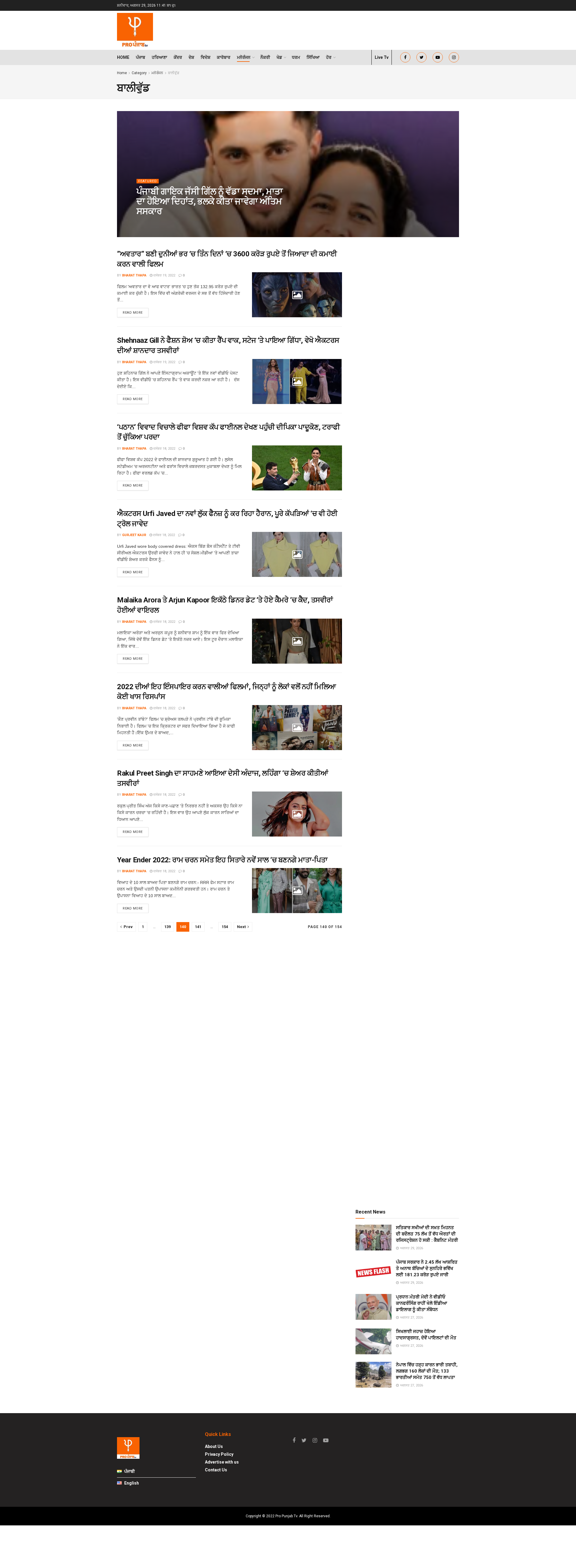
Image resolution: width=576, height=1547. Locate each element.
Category (139, 73)
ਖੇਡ (279, 57)
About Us (214, 1446)
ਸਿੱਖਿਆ (313, 57)
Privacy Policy (219, 1454)
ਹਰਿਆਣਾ (159, 57)
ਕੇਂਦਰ (178, 57)
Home (123, 57)
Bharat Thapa (134, 275)
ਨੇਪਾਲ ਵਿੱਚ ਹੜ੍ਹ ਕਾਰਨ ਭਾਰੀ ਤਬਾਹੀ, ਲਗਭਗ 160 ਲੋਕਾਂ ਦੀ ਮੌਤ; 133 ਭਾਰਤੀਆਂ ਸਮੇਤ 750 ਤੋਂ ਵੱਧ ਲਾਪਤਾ (427, 1371)
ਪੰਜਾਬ (140, 57)
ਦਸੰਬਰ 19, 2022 (163, 275)
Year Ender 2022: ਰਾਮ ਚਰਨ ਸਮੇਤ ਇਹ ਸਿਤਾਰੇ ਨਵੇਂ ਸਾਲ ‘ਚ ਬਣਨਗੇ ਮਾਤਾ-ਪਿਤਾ (222, 860)
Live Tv (381, 57)
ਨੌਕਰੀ (265, 57)
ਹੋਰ (329, 57)
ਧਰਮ (296, 57)
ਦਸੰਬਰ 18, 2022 (163, 449)
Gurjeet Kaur (134, 535)
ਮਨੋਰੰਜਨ (243, 57)
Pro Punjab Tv (155, 223)
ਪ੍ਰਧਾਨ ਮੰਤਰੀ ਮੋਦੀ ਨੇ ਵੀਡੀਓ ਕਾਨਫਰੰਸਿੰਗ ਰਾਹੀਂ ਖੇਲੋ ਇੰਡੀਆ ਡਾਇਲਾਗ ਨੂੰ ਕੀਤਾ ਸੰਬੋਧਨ (421, 1303)
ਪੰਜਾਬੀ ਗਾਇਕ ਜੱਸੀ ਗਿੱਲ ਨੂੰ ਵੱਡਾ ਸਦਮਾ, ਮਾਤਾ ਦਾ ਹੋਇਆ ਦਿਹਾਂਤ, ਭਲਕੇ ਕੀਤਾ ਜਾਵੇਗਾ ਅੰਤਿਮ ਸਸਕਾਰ (209, 201)
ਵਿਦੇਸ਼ (205, 57)
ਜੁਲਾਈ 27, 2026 (185, 223)
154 (225, 926)
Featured (147, 181)
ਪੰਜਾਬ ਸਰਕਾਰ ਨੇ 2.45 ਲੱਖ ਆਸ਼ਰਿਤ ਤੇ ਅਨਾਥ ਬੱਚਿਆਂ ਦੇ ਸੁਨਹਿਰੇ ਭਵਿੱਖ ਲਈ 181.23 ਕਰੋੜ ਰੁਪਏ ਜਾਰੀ (427, 1268)
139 (167, 926)
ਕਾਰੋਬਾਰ (223, 57)
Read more (133, 313)
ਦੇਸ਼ (191, 57)
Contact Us (216, 1469)
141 (198, 926)
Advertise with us (222, 1462)
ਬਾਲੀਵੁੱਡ (173, 73)
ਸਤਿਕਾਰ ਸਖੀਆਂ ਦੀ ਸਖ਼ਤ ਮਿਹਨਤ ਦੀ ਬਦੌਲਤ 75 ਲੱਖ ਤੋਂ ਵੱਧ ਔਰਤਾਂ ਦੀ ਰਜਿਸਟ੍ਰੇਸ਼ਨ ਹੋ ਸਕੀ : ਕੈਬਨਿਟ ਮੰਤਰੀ (427, 1234)
